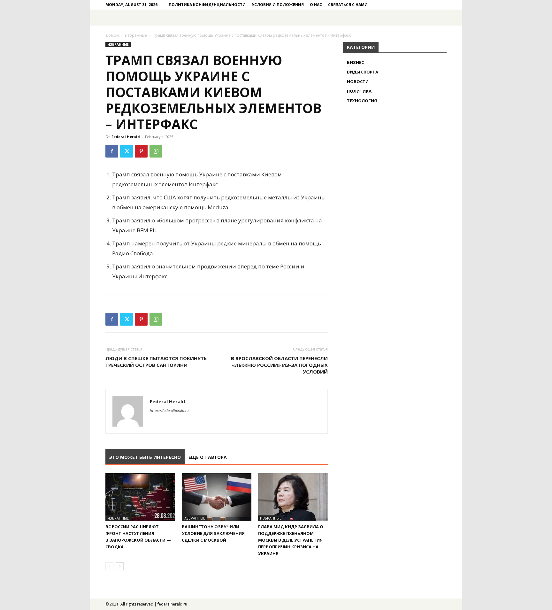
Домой (112, 35)
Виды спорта (362, 72)
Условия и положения (278, 4)
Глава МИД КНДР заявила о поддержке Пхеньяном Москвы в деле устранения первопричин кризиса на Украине (290, 540)
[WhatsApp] (156, 151)
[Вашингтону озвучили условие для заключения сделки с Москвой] (216, 497)
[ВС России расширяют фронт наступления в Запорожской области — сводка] (140, 497)
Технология (362, 101)
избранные (136, 35)
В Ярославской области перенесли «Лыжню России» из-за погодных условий (279, 365)
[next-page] (120, 566)
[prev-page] (109, 566)
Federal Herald (125, 136)
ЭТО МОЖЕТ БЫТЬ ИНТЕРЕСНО (145, 457)
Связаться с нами (348, 4)
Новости (358, 81)
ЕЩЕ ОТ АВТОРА (207, 457)
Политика (359, 91)
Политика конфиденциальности (207, 4)
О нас (316, 4)
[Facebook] (111, 151)
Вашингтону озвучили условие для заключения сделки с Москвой (213, 533)
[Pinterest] (141, 151)
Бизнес (355, 62)
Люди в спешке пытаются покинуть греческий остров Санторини (156, 361)
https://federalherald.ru (169, 410)
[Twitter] (126, 151)
